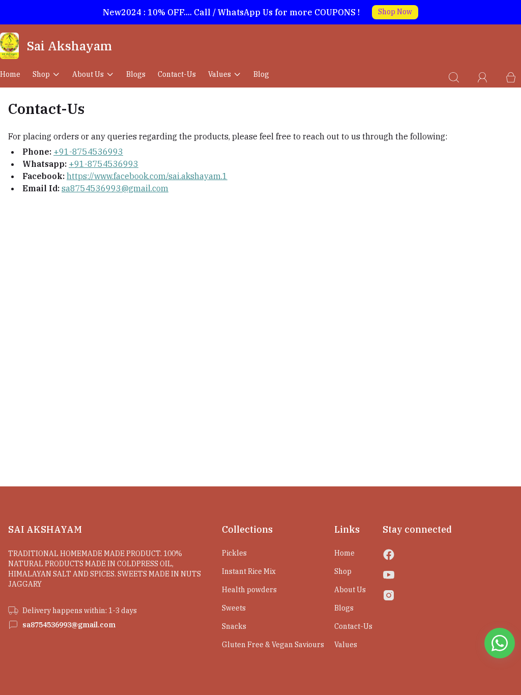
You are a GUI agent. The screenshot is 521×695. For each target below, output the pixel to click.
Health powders (249, 589)
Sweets (234, 608)
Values (219, 74)
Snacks (234, 626)
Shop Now (395, 11)
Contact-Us (177, 74)
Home (10, 74)
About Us (88, 74)
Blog (261, 74)
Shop (41, 74)
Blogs (136, 74)
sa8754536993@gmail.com (115, 188)
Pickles (234, 553)
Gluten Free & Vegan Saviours (273, 644)
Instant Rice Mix (249, 571)
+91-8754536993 (88, 152)
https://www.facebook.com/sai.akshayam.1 (147, 176)
